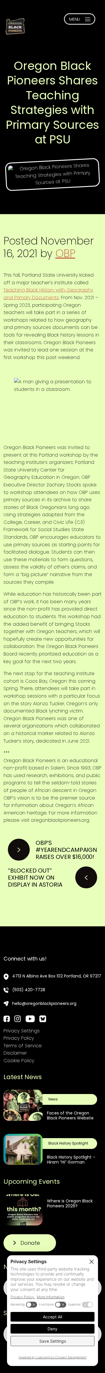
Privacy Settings (22, 1030)
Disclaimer (15, 1053)
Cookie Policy (19, 1060)
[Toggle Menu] (79, 19)
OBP (65, 253)
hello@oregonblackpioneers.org (44, 1003)
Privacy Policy (19, 1038)
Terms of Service (23, 1045)
